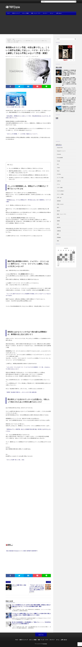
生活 (58, 224)
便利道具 (59, 200)
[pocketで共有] (37, 86)
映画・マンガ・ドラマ (35, 13)
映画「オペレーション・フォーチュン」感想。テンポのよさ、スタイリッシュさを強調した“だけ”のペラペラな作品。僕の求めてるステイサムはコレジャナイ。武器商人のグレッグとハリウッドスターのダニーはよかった (69, 91)
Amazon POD (59, 147)
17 (58, 259)
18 (60, 259)
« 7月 (58, 265)
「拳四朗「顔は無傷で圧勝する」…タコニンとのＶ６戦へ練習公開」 (21, 392)
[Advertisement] (41, 25)
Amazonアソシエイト (61, 150)
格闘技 (58, 220)
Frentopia (45, 643)
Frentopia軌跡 (60, 157)
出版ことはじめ (60, 204)
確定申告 (59, 227)
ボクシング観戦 (25, 13)
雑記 (35, 56)
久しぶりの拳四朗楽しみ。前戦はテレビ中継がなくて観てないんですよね (25, 168)
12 (63, 257)
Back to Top (41, 634)
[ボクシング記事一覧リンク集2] (9, 587)
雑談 (20, 56)
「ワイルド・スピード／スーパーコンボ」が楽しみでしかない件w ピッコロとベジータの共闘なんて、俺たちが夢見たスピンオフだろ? (37, 588)
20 (65, 259)
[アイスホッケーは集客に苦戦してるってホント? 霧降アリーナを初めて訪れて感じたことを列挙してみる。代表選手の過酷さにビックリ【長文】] (9, 615)
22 (71, 259)
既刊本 (58, 210)
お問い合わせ (58, 13)
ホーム (51, 13)
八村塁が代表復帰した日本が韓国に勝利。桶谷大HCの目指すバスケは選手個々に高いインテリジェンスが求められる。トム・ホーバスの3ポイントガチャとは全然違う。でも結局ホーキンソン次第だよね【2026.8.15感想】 (69, 81)
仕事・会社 (59, 197)
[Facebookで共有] (10, 86)
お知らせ (59, 180)
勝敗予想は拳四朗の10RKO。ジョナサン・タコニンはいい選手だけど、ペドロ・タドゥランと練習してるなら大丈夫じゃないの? (28, 171)
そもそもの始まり (60, 190)
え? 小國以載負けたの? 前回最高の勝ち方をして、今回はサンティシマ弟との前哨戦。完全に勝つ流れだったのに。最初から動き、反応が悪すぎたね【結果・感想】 (69, 73)
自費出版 (59, 230)
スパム (58, 184)
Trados (58, 167)
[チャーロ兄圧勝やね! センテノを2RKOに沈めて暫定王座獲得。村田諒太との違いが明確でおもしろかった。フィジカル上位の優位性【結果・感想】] (9, 607)
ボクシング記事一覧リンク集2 (19, 585)
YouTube (59, 174)
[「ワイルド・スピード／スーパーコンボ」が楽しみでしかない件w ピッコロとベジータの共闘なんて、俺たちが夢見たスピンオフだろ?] (48, 587)
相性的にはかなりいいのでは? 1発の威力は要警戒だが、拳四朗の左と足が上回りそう (28, 175)
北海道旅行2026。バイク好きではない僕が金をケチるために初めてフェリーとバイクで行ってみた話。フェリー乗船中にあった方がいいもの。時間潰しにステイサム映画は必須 (69, 109)
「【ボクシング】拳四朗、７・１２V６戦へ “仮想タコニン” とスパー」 (22, 133)
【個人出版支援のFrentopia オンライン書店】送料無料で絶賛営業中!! (22, 550)
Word (58, 170)
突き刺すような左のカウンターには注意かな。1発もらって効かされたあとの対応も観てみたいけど (28, 178)
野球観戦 (59, 237)
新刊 (58, 207)
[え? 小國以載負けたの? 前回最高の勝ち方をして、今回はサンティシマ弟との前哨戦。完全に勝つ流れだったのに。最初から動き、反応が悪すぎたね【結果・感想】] (59, 72)
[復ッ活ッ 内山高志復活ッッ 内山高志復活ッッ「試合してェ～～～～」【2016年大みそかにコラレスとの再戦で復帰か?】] (9, 624)
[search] (75, 2)
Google (58, 160)
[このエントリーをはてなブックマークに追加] (28, 86)
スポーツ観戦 (25, 56)
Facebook (59, 154)
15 (71, 257)
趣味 (19, 56)
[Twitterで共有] (19, 86)
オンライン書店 (60, 177)
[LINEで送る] (46, 86)
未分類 (58, 217)
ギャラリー (45, 13)
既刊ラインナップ (16, 13)
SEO (58, 164)
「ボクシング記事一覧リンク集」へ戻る (15, 107)
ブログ (8, 13)
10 (58, 257)
